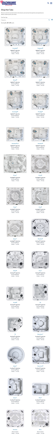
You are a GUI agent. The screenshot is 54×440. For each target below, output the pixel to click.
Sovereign (15, 111)
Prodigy (40, 111)
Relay (15, 270)
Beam (15, 239)
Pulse (40, 175)
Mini (40, 397)
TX (15, 334)
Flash (15, 207)
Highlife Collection (15, 50)
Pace (40, 270)
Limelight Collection (15, 177)
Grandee (15, 48)
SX (40, 302)
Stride (15, 302)
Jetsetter (40, 143)
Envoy (15, 80)
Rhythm (40, 239)
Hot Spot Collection (40, 241)
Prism (15, 175)
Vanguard (40, 48)
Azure (15, 397)
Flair (40, 207)
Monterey (40, 334)
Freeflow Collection (40, 336)
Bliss (40, 429)
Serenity (15, 429)
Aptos (15, 366)
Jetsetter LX (15, 143)
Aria (40, 80)
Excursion (40, 366)
